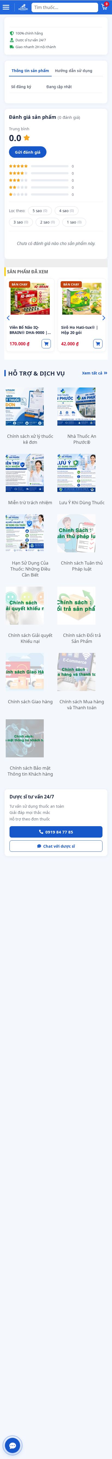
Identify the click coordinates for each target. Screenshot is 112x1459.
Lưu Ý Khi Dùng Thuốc (82, 503)
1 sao (74, 222)
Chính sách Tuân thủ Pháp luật (82, 566)
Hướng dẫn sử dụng (73, 70)
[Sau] (104, 318)
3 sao (21, 222)
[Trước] (8, 318)
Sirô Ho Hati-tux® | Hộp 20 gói (79, 330)
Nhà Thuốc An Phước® (81, 439)
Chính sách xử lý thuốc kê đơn (30, 439)
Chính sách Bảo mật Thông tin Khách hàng (30, 771)
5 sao (40, 210)
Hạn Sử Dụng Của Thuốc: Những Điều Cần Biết (30, 569)
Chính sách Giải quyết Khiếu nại (30, 638)
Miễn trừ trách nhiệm (30, 503)
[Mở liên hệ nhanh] (12, 1445)
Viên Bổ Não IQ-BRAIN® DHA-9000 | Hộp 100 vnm (29, 332)
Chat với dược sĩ (59, 846)
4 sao (66, 210)
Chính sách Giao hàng (30, 702)
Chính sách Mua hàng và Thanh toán (82, 705)
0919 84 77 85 (59, 832)
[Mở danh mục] (7, 7)
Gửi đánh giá (28, 152)
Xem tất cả (92, 373)
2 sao (47, 222)
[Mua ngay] (46, 343)
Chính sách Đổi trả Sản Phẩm (82, 638)
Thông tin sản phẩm (30, 70)
